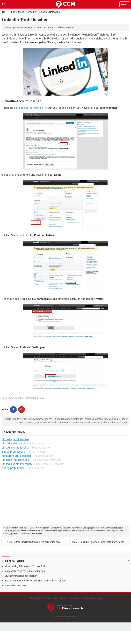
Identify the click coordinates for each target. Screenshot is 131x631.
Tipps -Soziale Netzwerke (46, 460)
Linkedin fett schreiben (15, 460)
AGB (39, 598)
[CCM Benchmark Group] (65, 607)
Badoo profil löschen (14, 451)
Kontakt (63, 598)
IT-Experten (59, 419)
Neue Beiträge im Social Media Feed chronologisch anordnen (33, 543)
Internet (32, 12)
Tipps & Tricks (16, 12)
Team (32, 598)
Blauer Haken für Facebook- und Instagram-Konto (97, 542)
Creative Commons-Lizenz (109, 528)
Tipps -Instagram (43, 455)
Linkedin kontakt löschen (17, 464)
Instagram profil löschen (16, 455)
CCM (60, 528)
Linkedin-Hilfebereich (31, 107)
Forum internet (37, 451)
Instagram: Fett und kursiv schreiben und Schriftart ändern (35, 580)
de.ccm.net (68, 528)
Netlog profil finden (13, 468)
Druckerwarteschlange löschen (21, 575)
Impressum (75, 598)
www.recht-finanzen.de (65, 616)
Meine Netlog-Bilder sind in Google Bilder (26, 566)
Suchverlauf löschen (15, 585)
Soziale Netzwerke (50, 12)
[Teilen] (13, 409)
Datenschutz (51, 598)
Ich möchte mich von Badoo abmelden (25, 571)
